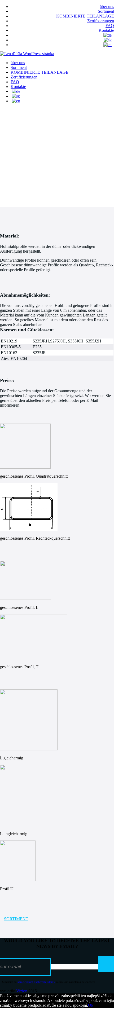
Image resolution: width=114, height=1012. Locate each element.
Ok (90, 1005)
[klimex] (27, 53)
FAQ (110, 25)
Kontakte (106, 30)
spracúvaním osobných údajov (36, 981)
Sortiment (106, 11)
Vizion (21, 991)
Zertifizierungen (100, 21)
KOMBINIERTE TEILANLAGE (85, 16)
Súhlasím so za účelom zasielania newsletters (48, 981)
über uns (107, 6)
